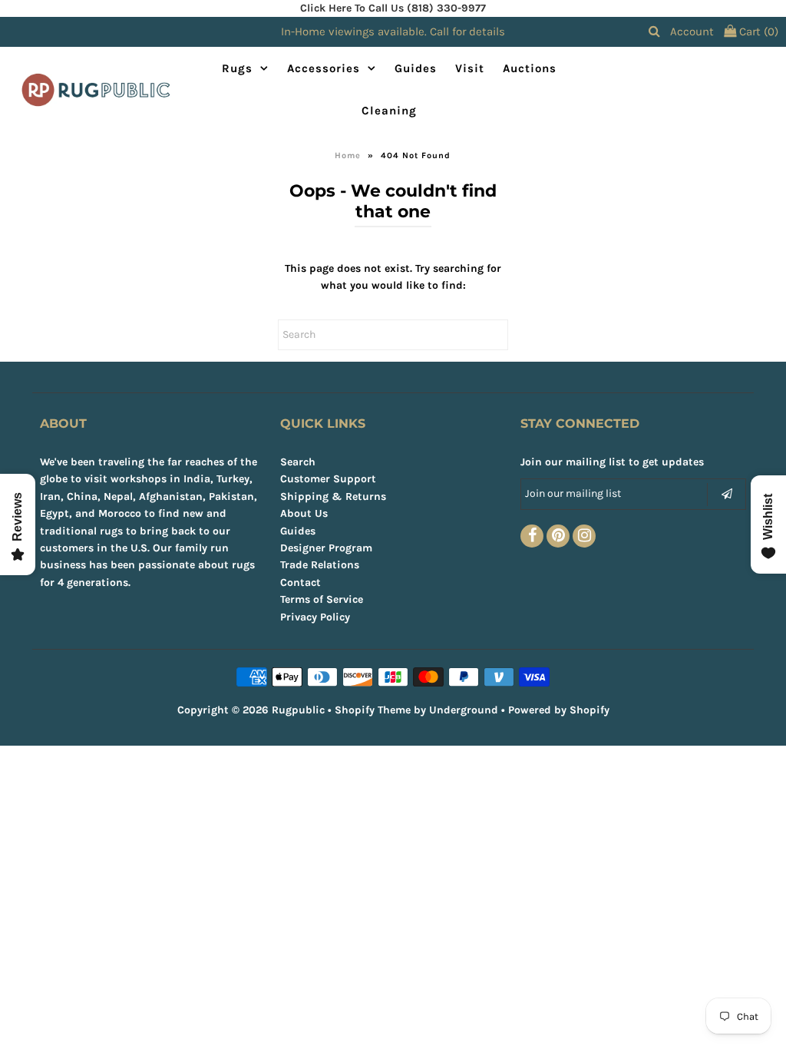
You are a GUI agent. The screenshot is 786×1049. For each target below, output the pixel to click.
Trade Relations (319, 564)
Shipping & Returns (333, 496)
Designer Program (326, 547)
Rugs (237, 68)
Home (348, 155)
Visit (469, 68)
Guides (416, 68)
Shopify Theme (373, 709)
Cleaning (389, 110)
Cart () (757, 31)
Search (297, 461)
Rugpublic (298, 709)
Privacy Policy (315, 617)
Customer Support (328, 478)
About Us (304, 513)
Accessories (323, 68)
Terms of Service (321, 599)
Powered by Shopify (558, 709)
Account (692, 31)
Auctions (529, 68)
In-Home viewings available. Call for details (393, 31)
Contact (300, 582)
